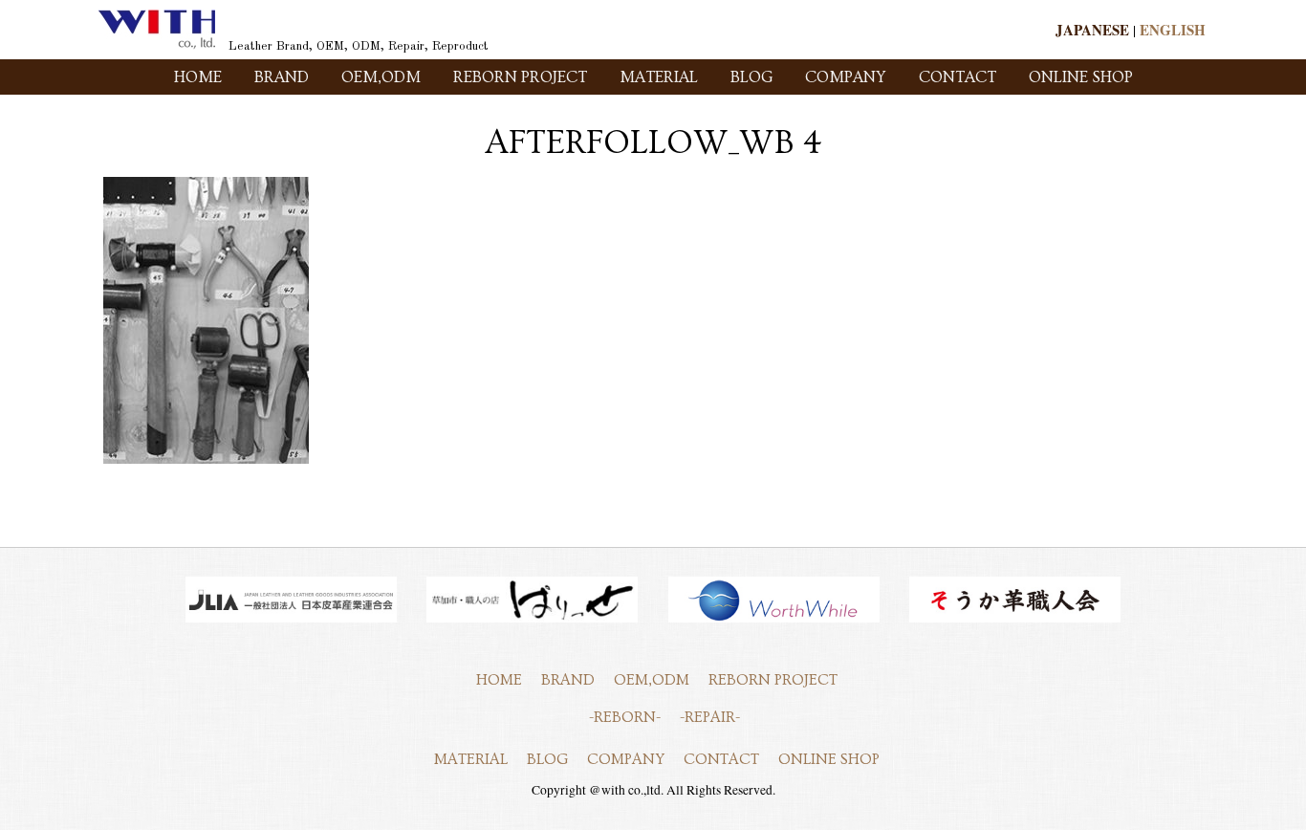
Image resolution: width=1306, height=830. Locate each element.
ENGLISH (1173, 29)
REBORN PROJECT (520, 77)
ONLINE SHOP (1081, 77)
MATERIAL (659, 77)
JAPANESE (1092, 29)
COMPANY (845, 77)
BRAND (281, 77)
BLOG (751, 77)
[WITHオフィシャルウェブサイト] (156, 45)
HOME (198, 77)
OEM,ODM (381, 77)
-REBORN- (625, 717)
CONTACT (957, 77)
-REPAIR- (710, 717)
